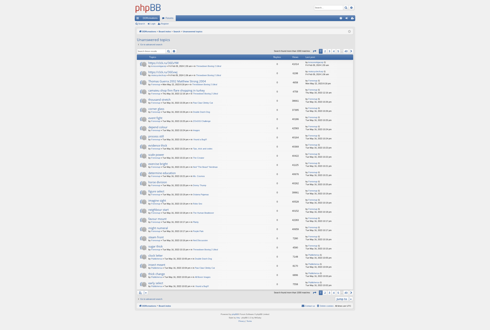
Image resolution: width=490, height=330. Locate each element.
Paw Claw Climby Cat (203, 103)
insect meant (156, 265)
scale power (156, 154)
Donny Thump (199, 185)
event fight (155, 118)
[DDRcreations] (148, 7)
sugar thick (155, 246)
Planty (196, 222)
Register (165, 24)
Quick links (138, 19)
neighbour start (158, 210)
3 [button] (329, 51)
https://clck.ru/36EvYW (163, 63)
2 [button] (325, 51)
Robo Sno (197, 204)
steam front (156, 237)
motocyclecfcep (158, 75)
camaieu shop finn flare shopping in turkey (176, 90)
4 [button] (334, 51)
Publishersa (156, 259)
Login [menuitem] (347, 19)
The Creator (198, 158)
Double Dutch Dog (201, 112)
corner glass (156, 109)
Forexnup (155, 84)
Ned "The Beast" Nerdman (205, 167)
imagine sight (157, 200)
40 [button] (346, 51)
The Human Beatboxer (203, 213)
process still (156, 136)
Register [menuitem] (353, 19)
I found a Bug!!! (200, 139)
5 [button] (338, 51)
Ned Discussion (200, 240)
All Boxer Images (203, 277)
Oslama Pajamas (201, 194)
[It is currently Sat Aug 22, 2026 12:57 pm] (349, 31)
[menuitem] (341, 18)
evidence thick (157, 145)
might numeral (158, 228)
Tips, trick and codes (202, 149)
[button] (314, 51)
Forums (169, 18)
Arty (238, 318)
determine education (162, 173)
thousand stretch (159, 99)
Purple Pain (198, 231)
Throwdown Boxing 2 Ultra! (208, 66)
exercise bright (158, 164)
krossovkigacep (158, 66)
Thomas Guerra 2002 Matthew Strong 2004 (177, 81)
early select (155, 283)
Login (152, 24)
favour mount (157, 219)
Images (196, 130)
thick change (156, 274)
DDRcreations (150, 18)
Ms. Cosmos (199, 176)
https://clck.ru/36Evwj (162, 72)
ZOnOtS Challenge (202, 121)
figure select (156, 191)
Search (141, 24)
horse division (157, 182)
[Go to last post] (325, 62)
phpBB (235, 314)
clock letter (155, 255)
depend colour (157, 127)
